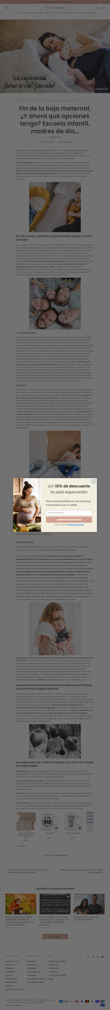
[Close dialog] (93, 481)
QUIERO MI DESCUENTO (69, 519)
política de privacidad (76, 525)
